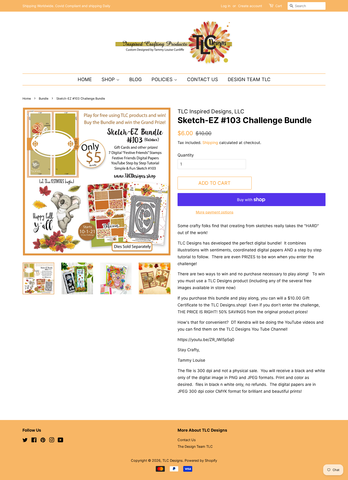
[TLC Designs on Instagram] (51, 441)
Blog (135, 79)
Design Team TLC (249, 79)
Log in (225, 6)
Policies (163, 79)
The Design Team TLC (195, 446)
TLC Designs (172, 460)
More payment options (214, 212)
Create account (250, 6)
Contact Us (202, 79)
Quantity (186, 155)
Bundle (43, 98)
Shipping (210, 142)
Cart (278, 6)
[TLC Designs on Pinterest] (42, 441)
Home (85, 79)
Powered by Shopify (201, 460)
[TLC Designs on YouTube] (60, 441)
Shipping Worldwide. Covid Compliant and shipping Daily (66, 6)
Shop (109, 79)
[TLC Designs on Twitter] (25, 441)
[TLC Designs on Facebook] (34, 441)
